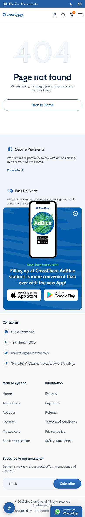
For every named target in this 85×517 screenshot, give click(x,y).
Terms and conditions (61, 422)
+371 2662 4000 (23, 342)
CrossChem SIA (22, 332)
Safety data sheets (58, 441)
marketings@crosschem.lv (30, 353)
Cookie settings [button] (43, 505)
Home (7, 394)
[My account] (55, 15)
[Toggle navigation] (80, 15)
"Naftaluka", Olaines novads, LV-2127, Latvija (43, 363)
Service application (16, 441)
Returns (50, 412)
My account (11, 431)
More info (13, 170)
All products (11, 403)
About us (9, 412)
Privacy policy (55, 431)
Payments (52, 403)
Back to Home (42, 105)
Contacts (9, 422)
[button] (63, 15)
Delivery (51, 394)
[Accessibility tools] (9, 507)
